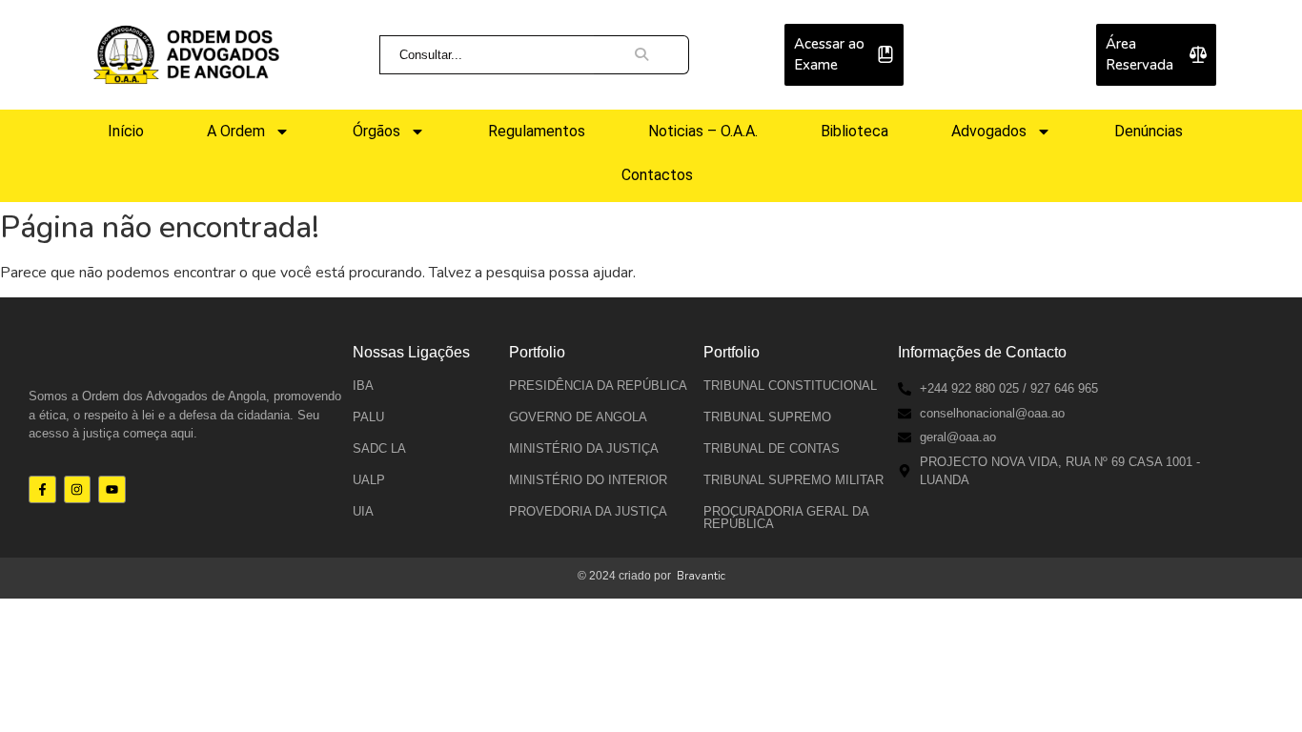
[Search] (641, 55)
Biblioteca (854, 131)
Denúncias (1148, 131)
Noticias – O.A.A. (703, 131)
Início (126, 131)
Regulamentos (536, 131)
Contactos (657, 175)
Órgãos (376, 131)
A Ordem (236, 131)
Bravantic (701, 575)
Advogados (989, 131)
